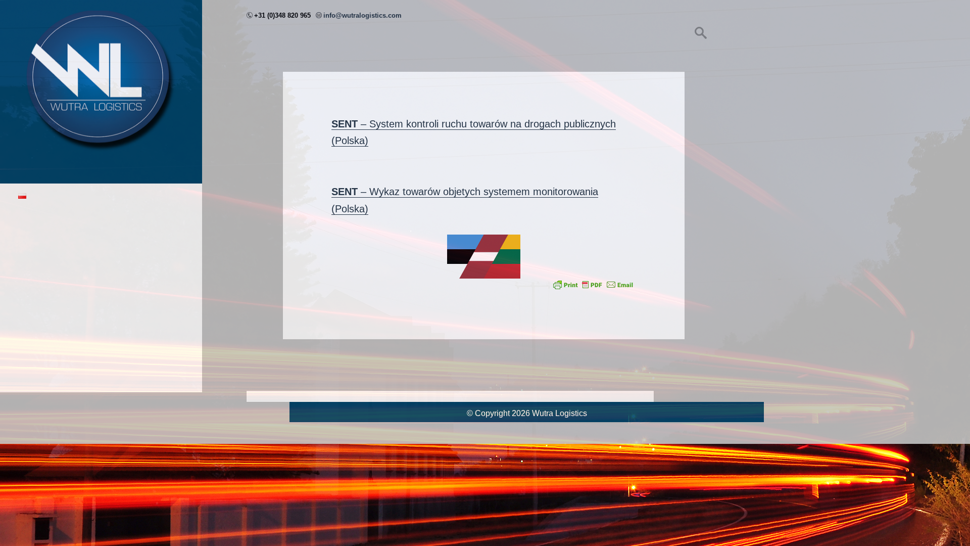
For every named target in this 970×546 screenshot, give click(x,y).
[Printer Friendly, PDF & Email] (593, 285)
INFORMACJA (44, 319)
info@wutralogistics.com (362, 15)
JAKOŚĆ (34, 295)
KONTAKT (37, 344)
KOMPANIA (39, 245)
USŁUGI (33, 270)
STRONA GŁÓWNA (54, 220)
